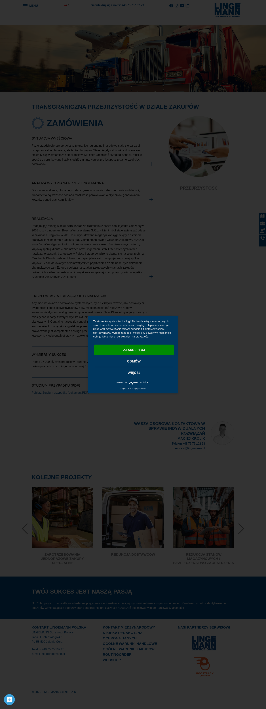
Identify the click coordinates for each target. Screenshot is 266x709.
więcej (134, 373)
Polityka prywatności (137, 388)
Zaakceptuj (134, 350)
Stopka (123, 388)
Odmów (134, 361)
